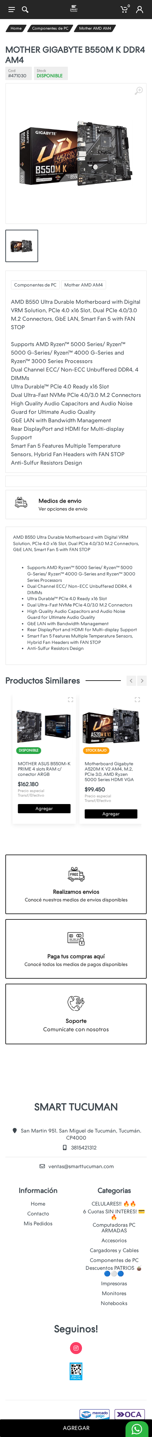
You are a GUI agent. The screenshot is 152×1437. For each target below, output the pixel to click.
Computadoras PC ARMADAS (114, 1227)
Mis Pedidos (38, 1223)
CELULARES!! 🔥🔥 (114, 1204)
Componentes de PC (50, 28)
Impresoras (114, 1283)
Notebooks (114, 1303)
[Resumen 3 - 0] (69, 699)
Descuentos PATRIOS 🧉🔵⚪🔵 (114, 1270)
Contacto (38, 1213)
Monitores (114, 1293)
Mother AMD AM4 (95, 28)
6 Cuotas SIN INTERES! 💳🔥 (114, 1214)
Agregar (42, 808)
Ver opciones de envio (63, 509)
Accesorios (114, 1240)
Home (16, 28)
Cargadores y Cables (114, 1250)
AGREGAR (76, 1428)
